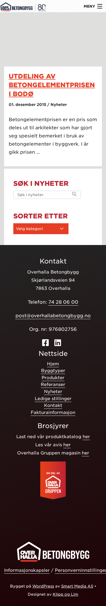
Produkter (53, 377)
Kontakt (53, 405)
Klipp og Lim (65, 594)
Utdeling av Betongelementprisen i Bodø (52, 85)
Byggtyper (53, 370)
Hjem (53, 363)
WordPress (43, 586)
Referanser (53, 384)
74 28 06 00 (63, 302)
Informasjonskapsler (27, 570)
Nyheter (53, 391)
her (86, 436)
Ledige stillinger (53, 398)
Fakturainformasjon (53, 412)
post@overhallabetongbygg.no (53, 315)
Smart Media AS (77, 586)
